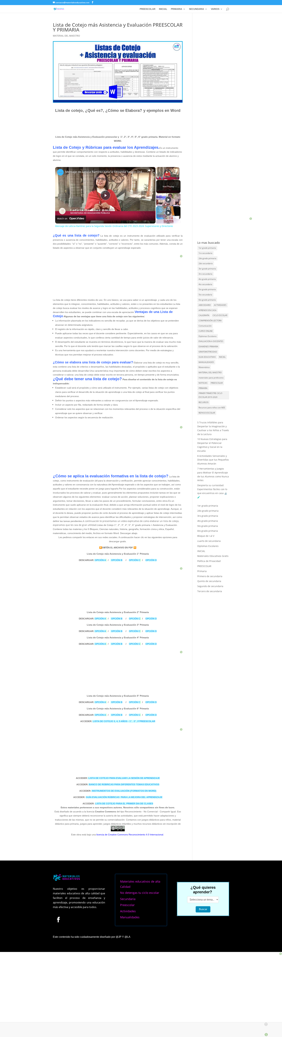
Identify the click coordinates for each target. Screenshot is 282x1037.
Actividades (128, 911)
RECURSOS (204, 402)
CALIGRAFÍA (204, 315)
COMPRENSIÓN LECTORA (210, 320)
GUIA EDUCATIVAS (207, 357)
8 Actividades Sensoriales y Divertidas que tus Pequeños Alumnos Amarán (213, 459)
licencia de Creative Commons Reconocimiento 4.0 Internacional (129, 834)
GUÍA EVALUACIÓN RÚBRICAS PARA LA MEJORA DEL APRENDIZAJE (124, 797)
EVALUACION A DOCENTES (211, 341)
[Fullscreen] (177, 178)
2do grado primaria (207, 258)
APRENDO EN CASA (207, 310)
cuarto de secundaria (209, 540)
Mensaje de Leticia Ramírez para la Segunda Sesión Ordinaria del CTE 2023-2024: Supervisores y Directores (104, 172)
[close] (142, 1024)
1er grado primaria (207, 248)
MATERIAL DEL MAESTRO (66, 35)
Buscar (203, 909)
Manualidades (130, 917)
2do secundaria (206, 263)
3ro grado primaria (207, 515)
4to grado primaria (207, 279)
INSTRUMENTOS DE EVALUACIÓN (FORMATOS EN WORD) (124, 791)
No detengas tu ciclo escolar (139, 893)
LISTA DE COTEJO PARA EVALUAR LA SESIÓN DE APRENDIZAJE (124, 778)
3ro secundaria (205, 273)
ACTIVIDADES (220, 305)
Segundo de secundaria (210, 586)
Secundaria (127, 899)
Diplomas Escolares (208, 336)
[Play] (158, 178)
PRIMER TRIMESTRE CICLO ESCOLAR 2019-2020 (210, 395)
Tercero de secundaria (209, 591)
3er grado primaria (207, 268)
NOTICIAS (203, 383)
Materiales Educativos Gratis (212, 556)
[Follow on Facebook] (58, 919)
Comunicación (205, 325)
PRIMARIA (176, 9)
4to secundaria (205, 284)
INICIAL (163, 9)
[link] (60, 172)
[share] (149, 170)
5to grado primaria (207, 289)
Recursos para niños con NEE (212, 407)
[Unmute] (162, 178)
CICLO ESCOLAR (220, 315)
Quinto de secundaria (209, 581)
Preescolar (127, 905)
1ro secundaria (205, 253)
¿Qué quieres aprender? (203, 889)
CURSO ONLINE (206, 331)
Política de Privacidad (209, 561)
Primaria (202, 571)
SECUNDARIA (196, 9)
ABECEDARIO (205, 305)
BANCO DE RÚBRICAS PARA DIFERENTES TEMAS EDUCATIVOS (124, 784)
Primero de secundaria (209, 576)
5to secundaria (205, 294)
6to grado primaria (207, 299)
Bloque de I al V (205, 535)
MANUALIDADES (206, 362)
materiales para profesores (211, 377)
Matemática (204, 367)
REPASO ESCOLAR (207, 412)
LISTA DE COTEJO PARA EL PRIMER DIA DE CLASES (124, 803)
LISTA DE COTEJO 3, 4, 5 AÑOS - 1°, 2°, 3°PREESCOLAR (123, 721)
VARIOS (215, 9)
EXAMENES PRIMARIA (208, 346)
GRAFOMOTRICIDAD (208, 351)
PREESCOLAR (147, 9)
